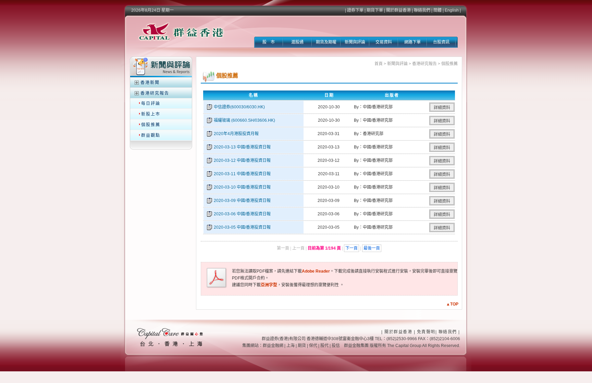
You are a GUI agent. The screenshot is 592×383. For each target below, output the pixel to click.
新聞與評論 (355, 42)
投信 (336, 345)
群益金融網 (273, 345)
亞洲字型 (269, 285)
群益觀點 (150, 135)
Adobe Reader (316, 271)
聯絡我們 (422, 10)
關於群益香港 (398, 10)
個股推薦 (150, 124)
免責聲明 (426, 332)
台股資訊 (441, 42)
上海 (290, 345)
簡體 (437, 10)
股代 (324, 345)
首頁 (378, 63)
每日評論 (150, 103)
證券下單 (355, 10)
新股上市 (150, 114)
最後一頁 (371, 248)
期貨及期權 (326, 42)
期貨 (302, 345)
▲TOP (452, 304)
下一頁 (351, 248)
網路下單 (412, 42)
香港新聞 (150, 82)
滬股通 (297, 42)
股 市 (268, 42)
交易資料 (383, 42)
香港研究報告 (154, 93)
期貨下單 (375, 10)
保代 (313, 345)
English (452, 10)
